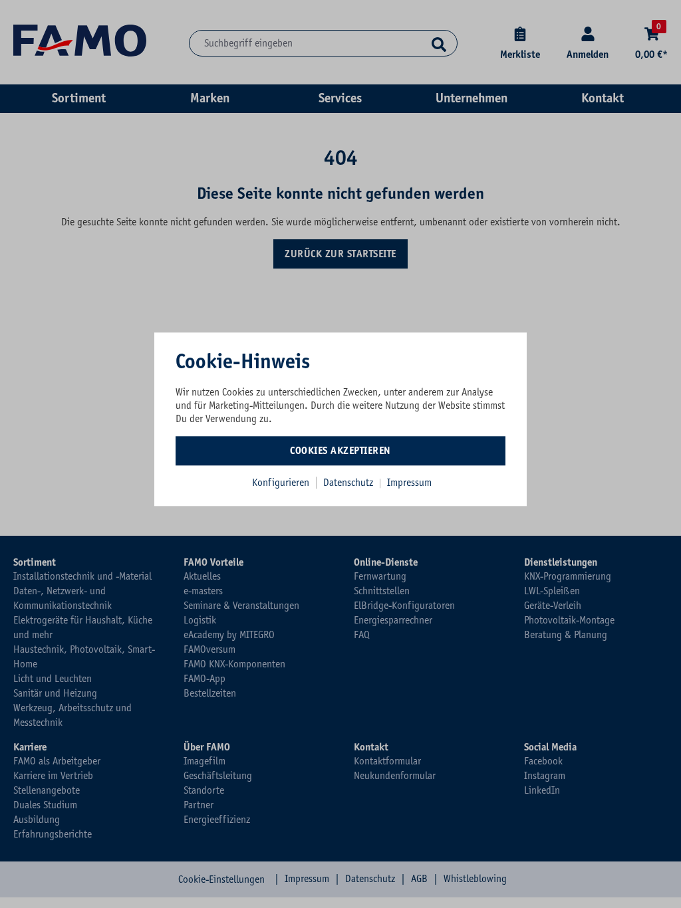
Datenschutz (349, 483)
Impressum (409, 483)
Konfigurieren (280, 483)
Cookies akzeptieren (340, 451)
